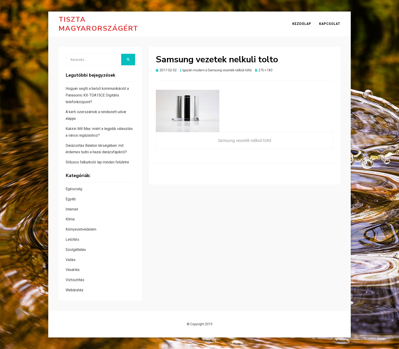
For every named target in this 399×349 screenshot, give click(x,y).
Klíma (70, 219)
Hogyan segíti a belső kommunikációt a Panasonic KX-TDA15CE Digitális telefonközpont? (97, 95)
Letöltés (72, 239)
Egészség (74, 189)
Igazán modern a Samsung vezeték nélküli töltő (217, 70)
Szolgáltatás (76, 249)
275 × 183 (265, 70)
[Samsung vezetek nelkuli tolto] (187, 110)
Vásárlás (73, 270)
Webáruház (75, 290)
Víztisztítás (75, 280)
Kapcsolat (329, 24)
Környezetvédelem (81, 229)
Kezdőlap (301, 24)
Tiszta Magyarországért (98, 24)
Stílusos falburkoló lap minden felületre (97, 162)
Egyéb (71, 199)
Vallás (71, 260)
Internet (72, 209)
